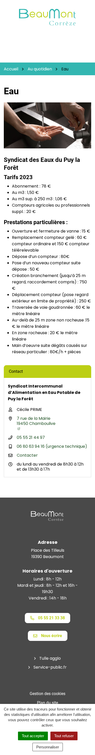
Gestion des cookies (47, 693)
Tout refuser (64, 736)
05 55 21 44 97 (31, 437)
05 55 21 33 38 (51, 617)
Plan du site (47, 702)
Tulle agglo (50, 658)
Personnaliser (47, 747)
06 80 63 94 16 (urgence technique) (52, 446)
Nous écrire (51, 635)
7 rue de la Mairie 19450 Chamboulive (36, 420)
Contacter (27, 455)
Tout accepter (33, 736)
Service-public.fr (50, 667)
